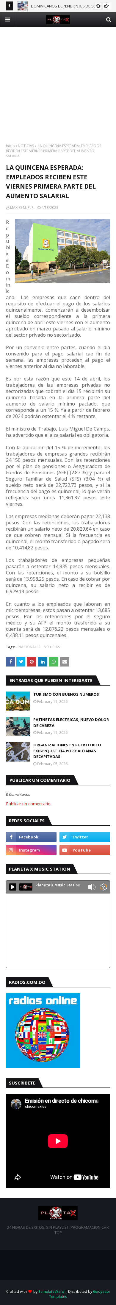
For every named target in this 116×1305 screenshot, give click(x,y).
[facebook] (31, 837)
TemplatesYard (51, 1291)
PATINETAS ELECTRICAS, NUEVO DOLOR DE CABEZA (71, 722)
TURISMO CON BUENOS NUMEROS (66, 694)
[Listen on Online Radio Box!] (104, 887)
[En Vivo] (12, 887)
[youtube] (84, 850)
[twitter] (84, 837)
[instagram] (31, 850)
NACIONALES (29, 647)
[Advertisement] (58, 85)
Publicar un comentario (28, 804)
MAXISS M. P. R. (22, 207)
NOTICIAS (26, 145)
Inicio (10, 145)
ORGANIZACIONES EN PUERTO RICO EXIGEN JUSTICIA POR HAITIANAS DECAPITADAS (67, 750)
